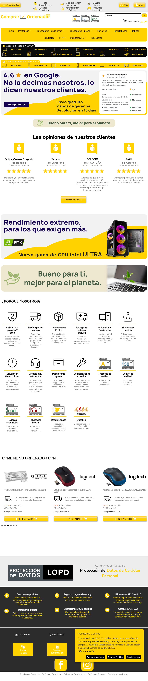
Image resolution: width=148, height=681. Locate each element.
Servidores (49, 38)
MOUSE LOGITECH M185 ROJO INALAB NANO (72, 491)
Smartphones (120, 31)
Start (143, 525)
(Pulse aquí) (133, 609)
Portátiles (102, 31)
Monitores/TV (77, 38)
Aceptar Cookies (115, 657)
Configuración (133, 657)
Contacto (25, 634)
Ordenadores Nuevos (79, 31)
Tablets (135, 31)
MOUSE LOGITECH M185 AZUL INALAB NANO (124, 490)
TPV (61, 38)
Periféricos (23, 31)
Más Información (86, 651)
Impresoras (96, 38)
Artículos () (137, 21)
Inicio (11, 31)
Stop (146, 525)
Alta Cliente (58, 634)
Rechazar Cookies (95, 657)
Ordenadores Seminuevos (49, 31)
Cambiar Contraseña (57, 651)
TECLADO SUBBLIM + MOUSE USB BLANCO (25, 490)
